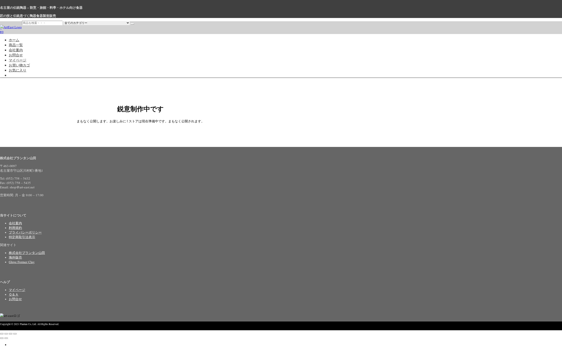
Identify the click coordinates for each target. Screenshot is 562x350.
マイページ (17, 60)
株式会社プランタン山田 (27, 252)
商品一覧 (16, 45)
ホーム (14, 40)
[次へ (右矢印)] (6, 338)
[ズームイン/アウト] (2, 333)
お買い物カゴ (19, 65)
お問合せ (16, 55)
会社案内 (16, 50)
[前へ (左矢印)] (2, 338)
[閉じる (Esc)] (15, 333)
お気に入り (17, 70)
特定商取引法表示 (22, 237)
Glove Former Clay (22, 262)
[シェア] (10, 333)
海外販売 (15, 257)
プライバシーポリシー (25, 232)
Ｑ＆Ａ (13, 294)
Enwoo (23, 328)
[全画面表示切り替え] (6, 333)
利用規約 (15, 227)
